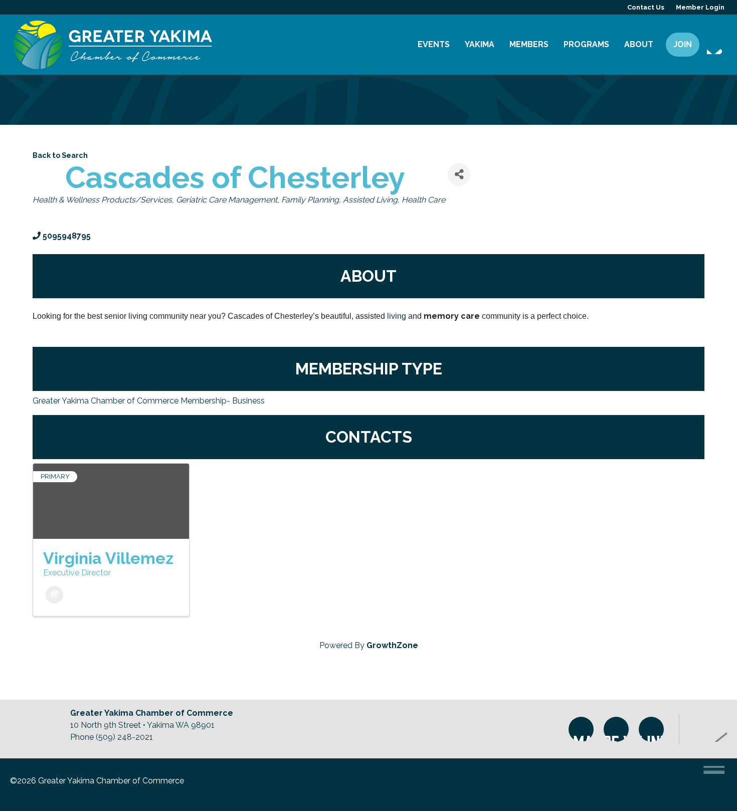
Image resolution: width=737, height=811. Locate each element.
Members (528, 44)
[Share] (459, 174)
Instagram (581, 729)
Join (682, 44)
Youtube (651, 729)
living (395, 316)
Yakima (479, 44)
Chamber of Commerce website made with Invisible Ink (670, 784)
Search (714, 46)
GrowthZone (392, 645)
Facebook (616, 729)
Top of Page (708, 729)
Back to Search (60, 155)
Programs (586, 44)
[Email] (54, 594)
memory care (452, 316)
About (638, 44)
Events (434, 44)
